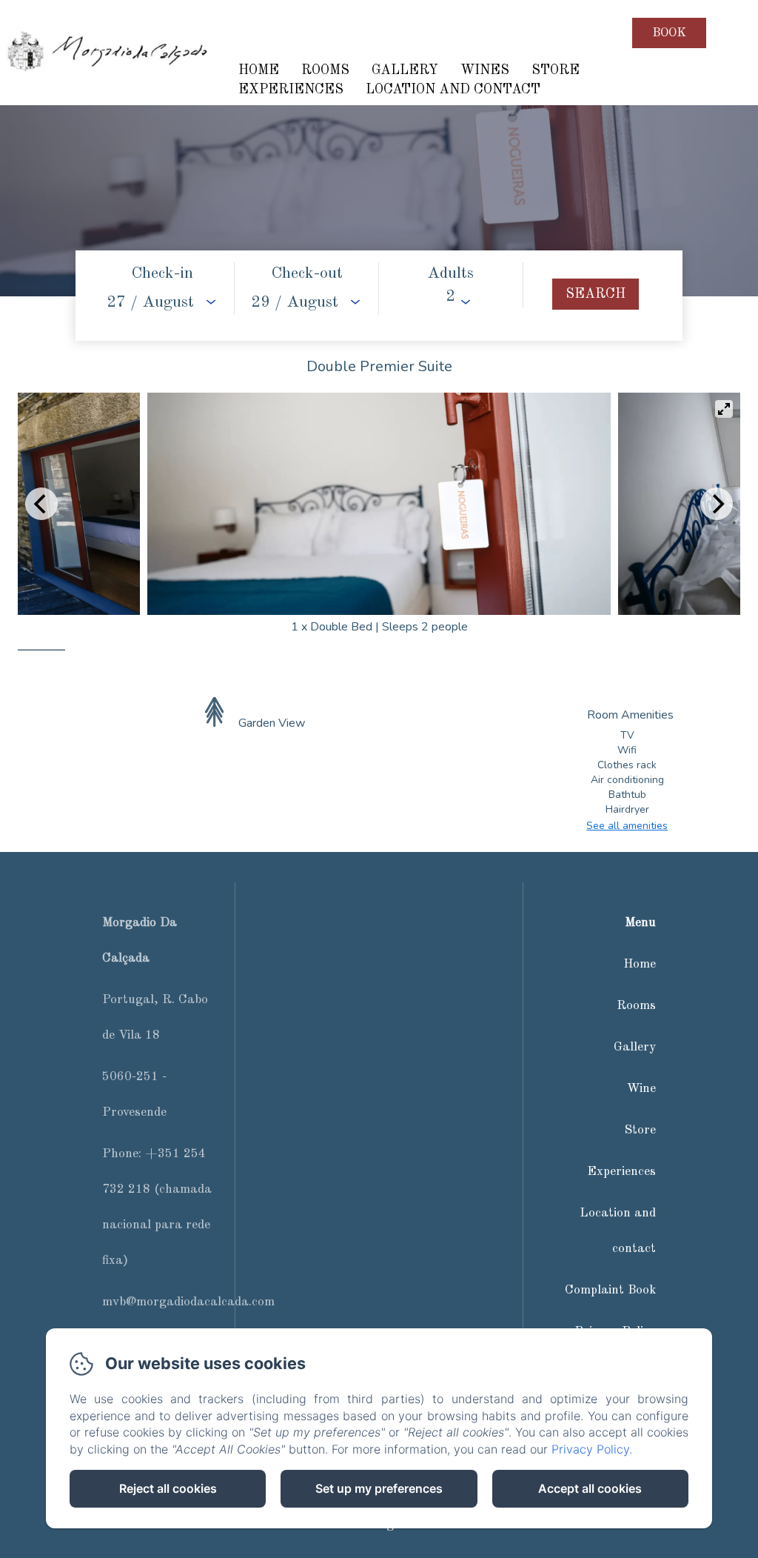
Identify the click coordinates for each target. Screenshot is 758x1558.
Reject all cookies (168, 1488)
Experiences (290, 89)
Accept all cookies (590, 1488)
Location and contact (453, 89)
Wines (484, 70)
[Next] (716, 503)
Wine (641, 1088)
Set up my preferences (379, 1488)
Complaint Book (610, 1290)
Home (258, 70)
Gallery (405, 70)
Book (669, 33)
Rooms (325, 70)
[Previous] (41, 503)
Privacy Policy (590, 1449)
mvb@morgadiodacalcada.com (188, 1302)
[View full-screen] (724, 409)
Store (555, 70)
